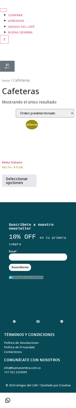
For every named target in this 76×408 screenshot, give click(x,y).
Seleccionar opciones (17, 180)
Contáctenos (13, 352)
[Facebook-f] (38, 321)
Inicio (6, 80)
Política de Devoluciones (21, 343)
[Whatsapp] (61, 321)
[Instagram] (14, 321)
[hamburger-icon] (3, 10)
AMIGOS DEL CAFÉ (21, 27)
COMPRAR (15, 15)
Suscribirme (20, 267)
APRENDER (16, 21)
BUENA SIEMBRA (20, 32)
